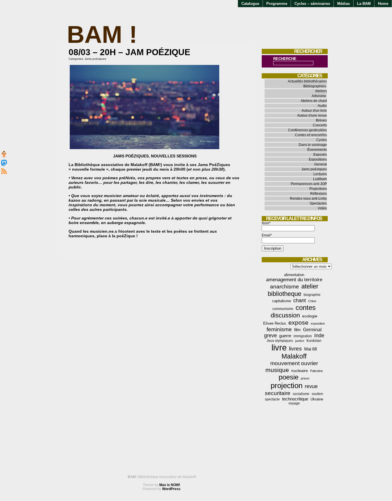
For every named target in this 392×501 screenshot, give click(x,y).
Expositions (318, 159)
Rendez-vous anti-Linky (308, 198)
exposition (318, 323)
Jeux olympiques (280, 341)
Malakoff (294, 356)
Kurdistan (313, 341)
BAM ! (102, 34)
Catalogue (250, 3)
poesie (288, 377)
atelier (309, 286)
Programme (276, 3)
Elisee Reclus (274, 323)
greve (270, 335)
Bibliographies (314, 86)
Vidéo (322, 208)
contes (306, 307)
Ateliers (321, 91)
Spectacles (318, 203)
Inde (319, 335)
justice (299, 340)
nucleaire (299, 370)
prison (305, 378)
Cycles (321, 140)
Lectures (320, 174)
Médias (343, 3)
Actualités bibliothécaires (307, 81)
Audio (322, 106)
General (320, 164)
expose (298, 322)
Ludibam (320, 179)
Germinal (312, 329)
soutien (317, 394)
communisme (282, 309)
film (297, 329)
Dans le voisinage (313, 145)
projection (286, 385)
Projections (318, 189)
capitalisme (281, 301)
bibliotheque (284, 293)
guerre (285, 335)
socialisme (301, 394)
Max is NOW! (169, 485)
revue (311, 386)
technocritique (295, 398)
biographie (312, 295)
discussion (285, 315)
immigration (303, 336)
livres (295, 349)
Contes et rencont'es (311, 135)
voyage (294, 403)
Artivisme (319, 96)
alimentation (294, 275)
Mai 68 (310, 348)
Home (383, 3)
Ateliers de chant (314, 101)
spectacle (272, 399)
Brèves (321, 120)
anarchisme (284, 287)
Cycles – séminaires (312, 3)
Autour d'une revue (312, 115)
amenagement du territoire (294, 279)
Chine (312, 301)
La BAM (364, 3)
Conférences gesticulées (307, 130)
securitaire (277, 393)
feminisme (279, 329)
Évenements (317, 150)
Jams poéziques (95, 58)
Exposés (320, 155)
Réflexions (318, 194)
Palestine (316, 371)
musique (277, 370)
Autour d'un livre (314, 111)
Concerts (320, 125)
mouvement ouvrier (294, 363)
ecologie (309, 316)
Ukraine (317, 399)
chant (299, 300)
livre (279, 347)
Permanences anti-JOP (309, 184)
